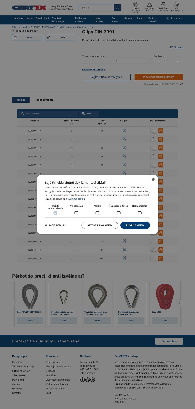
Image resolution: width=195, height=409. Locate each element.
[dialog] (97, 204)
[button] (55, 225)
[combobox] (153, 179)
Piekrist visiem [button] (135, 225)
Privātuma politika (75, 198)
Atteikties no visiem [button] (99, 225)
